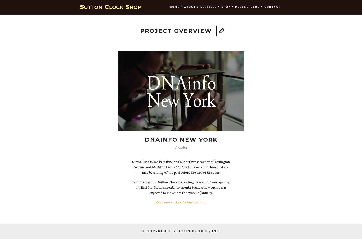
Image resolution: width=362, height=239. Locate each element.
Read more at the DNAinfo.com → (181, 202)
